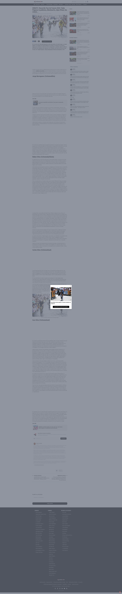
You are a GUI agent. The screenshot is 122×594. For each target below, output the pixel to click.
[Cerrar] (70, 286)
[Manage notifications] (120, 592)
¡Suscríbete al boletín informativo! (61, 306)
